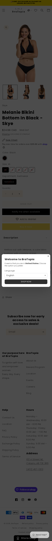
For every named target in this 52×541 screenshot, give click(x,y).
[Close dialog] (48, 256)
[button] (26, 275)
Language (10, 270)
